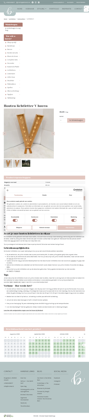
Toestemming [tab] (18, 195)
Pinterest (57, 384)
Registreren (80, 2)
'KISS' (23, 282)
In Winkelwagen (76, 120)
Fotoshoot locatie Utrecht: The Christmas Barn (44, 399)
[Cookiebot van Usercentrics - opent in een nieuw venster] (74, 190)
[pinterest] (39, 2)
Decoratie (10, 63)
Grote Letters (21, 19)
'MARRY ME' (17, 282)
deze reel (13, 241)
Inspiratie (66, 9)
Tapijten (10, 95)
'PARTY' (11, 271)
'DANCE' (17, 271)
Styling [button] (41, 9)
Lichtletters (12, 19)
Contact (78, 9)
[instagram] (36, 2)
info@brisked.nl (24, 2)
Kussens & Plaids (13, 67)
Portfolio (54, 9)
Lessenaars (11, 74)
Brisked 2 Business (27, 394)
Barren (9, 49)
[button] (20, 43)
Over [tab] (70, 195)
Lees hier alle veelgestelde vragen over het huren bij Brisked (23, 310)
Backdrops (11, 46)
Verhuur (30, 9)
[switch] (34, 220)
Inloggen (70, 2)
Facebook (57, 378)
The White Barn (25, 406)
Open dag (24, 386)
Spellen (10, 88)
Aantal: (61, 116)
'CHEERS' (73, 261)
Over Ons (23, 378)
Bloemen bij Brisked (43, 388)
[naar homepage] (10, 11)
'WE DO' (11, 259)
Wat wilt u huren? (10, 37)
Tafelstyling (11, 98)
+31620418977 (10, 2)
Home (19, 9)
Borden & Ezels (12, 53)
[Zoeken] (86, 10)
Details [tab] (44, 195)
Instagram (57, 381)
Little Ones (11, 77)
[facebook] (32, 2)
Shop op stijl (11, 43)
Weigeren (19, 227)
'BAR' (11, 282)
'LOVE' (80, 261)
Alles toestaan (70, 227)
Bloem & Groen (12, 56)
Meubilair (10, 81)
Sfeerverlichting (13, 91)
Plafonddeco (11, 84)
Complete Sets (12, 60)
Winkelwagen (58, 2)
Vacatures (24, 403)
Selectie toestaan (44, 227)
